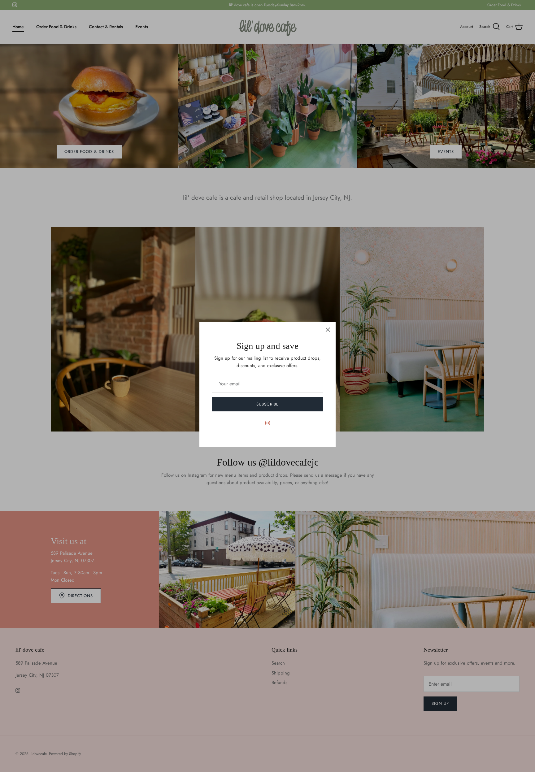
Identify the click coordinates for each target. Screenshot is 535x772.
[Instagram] (267, 423)
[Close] (328, 329)
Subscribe (267, 404)
